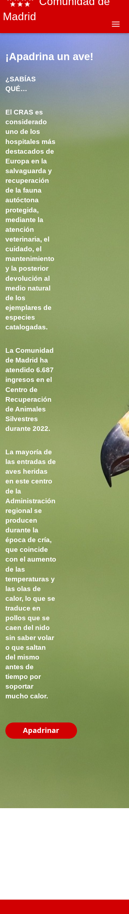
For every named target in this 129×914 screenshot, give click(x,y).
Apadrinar (41, 730)
